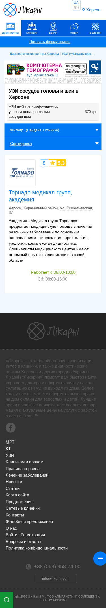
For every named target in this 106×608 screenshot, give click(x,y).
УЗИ (10, 455)
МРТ (10, 442)
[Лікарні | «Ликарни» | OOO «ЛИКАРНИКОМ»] (53, 331)
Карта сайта (17, 494)
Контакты (15, 515)
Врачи (53, 32)
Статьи (13, 488)
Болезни (95, 32)
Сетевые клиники (23, 508)
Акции (74, 32)
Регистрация (33, 534)
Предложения (19, 501)
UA (76, 3)
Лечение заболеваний (27, 475)
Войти (11, 534)
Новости (14, 481)
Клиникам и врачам (24, 461)
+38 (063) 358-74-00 (57, 566)
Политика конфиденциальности (37, 548)
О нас (11, 528)
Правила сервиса (23, 468)
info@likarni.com (56, 578)
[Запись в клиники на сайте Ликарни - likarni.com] (22, 10)
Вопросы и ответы (23, 541)
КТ (8, 448)
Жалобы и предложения (29, 521)
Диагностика (10, 32)
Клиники (32, 32)
